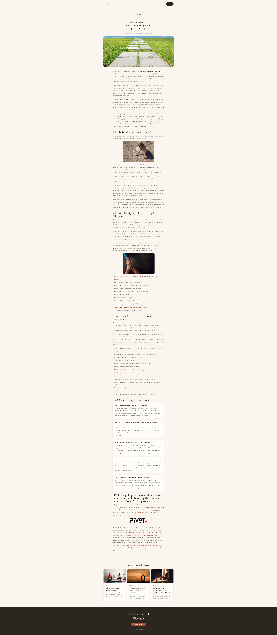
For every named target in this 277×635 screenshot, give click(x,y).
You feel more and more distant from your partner (130, 307)
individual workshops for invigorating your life (145, 545)
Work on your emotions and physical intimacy (129, 370)
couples (115, 540)
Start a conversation (138, 624)
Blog (148, 4)
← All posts (138, 14)
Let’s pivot (169, 3)
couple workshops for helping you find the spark (128, 548)
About (127, 4)
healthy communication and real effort (139, 535)
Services (134, 4)
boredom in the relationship (141, 276)
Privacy (135, 629)
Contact (154, 4)
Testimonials (141, 4)
